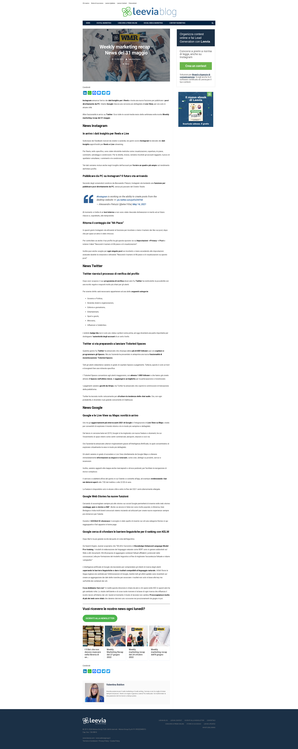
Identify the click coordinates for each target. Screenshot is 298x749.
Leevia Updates (110, 3)
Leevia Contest (122, 3)
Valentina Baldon (134, 59)
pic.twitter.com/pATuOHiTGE (130, 200)
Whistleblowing (209, 727)
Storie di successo (97, 3)
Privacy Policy (104, 741)
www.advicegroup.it (103, 738)
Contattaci (211, 720)
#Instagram (102, 196)
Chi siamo (86, 3)
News (88, 23)
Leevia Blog (163, 720)
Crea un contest (195, 66)
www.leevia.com (89, 738)
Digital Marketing (104, 23)
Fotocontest (133, 3)
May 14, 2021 (139, 204)
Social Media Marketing (153, 23)
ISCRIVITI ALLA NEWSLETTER (100, 618)
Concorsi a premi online (127, 23)
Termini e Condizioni (90, 741)
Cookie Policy (115, 741)
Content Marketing (177, 23)
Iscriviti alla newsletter (194, 720)
